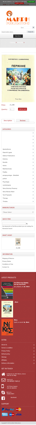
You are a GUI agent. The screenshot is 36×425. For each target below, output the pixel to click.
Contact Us (5, 267)
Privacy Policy (5, 351)
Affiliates (4, 360)
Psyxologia (7, 182)
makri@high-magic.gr (13, 381)
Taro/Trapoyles (8, 195)
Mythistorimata (8, 169)
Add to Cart (22, 109)
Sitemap (3, 357)
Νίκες (15, 320)
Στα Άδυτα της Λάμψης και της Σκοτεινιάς (21, 283)
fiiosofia (20, 42)
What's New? (7, 235)
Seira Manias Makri (10, 191)
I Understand (31, 1)
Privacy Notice (6, 261)
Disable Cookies (19, 3)
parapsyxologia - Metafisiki (12, 175)
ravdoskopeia (8, 185)
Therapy (6, 198)
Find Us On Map (11, 375)
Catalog (12, 42)
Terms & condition (6, 348)
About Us (4, 345)
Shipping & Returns (8, 258)
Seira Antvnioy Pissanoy (11, 188)
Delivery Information (7, 363)
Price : (3, 105)
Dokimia (6, 159)
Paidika (6, 172)
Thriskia (6, 201)
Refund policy (5, 354)
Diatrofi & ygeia (8, 152)
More (28, 286)
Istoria (6, 165)
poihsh (6, 178)
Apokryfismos (8, 149)
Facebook (14, 397)
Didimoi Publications (10, 155)
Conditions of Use (7, 264)
